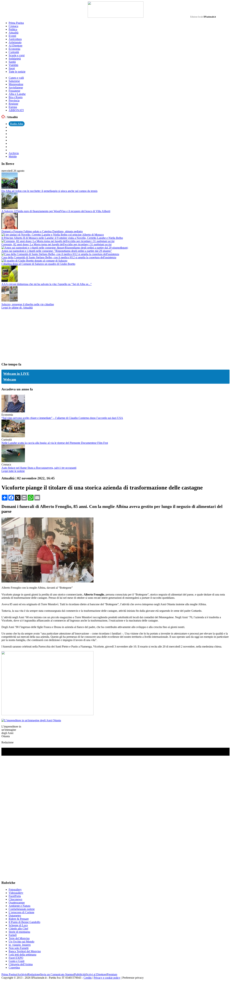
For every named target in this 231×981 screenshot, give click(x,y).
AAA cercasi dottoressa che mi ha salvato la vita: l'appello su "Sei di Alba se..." (46, 284)
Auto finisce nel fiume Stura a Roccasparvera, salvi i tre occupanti (38, 467)
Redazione (34, 974)
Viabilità (13, 65)
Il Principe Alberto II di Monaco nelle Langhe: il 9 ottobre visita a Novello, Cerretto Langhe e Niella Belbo (62, 237)
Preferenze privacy (133, 977)
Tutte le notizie (17, 71)
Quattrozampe (17, 902)
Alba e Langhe (17, 94)
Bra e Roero (16, 97)
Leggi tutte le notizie (13, 471)
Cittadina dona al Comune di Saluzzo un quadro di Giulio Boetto (38, 263)
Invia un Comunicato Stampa (57, 974)
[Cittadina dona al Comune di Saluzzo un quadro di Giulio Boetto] (34, 260)
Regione (13, 103)
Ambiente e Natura (19, 905)
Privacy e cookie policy (107, 977)
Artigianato (15, 42)
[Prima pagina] (3, 117)
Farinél (13, 935)
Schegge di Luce (18, 925)
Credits (88, 977)
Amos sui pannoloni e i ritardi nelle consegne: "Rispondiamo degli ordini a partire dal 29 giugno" (56, 250)
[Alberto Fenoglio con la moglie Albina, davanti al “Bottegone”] (47, 581)
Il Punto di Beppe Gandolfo (24, 922)
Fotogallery (15, 889)
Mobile (13, 156)
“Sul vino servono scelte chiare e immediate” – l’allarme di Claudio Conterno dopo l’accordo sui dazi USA (62, 417)
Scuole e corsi (17, 55)
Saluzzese (14, 81)
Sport (12, 68)
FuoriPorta (15, 896)
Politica (13, 29)
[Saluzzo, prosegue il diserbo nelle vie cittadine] (9, 301)
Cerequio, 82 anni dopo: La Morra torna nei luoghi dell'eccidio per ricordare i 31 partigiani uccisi (56, 244)
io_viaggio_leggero (20, 944)
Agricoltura (15, 39)
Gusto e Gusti (16, 961)
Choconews (15, 899)
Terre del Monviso (19, 938)
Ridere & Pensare (19, 918)
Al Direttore (15, 45)
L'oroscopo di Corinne (21, 912)
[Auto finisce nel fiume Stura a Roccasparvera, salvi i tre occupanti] (13, 461)
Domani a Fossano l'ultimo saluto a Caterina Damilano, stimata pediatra (42, 231)
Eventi (12, 35)
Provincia (14, 100)
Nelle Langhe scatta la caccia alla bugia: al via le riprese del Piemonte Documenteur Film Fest (54, 442)
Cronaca (13, 26)
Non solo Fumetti (19, 948)
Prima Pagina (16, 22)
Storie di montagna (19, 931)
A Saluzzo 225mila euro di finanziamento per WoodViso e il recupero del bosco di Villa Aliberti (55, 211)
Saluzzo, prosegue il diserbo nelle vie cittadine (27, 304)
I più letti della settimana (22, 954)
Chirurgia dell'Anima (21, 964)
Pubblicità (80, 974)
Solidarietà (15, 58)
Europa (13, 107)
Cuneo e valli (16, 77)
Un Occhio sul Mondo (21, 941)
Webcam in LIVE (16, 374)
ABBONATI (16, 110)
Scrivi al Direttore (96, 974)
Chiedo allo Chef (18, 928)
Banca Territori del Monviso (25, 951)
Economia (14, 48)
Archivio (14, 153)
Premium (112, 974)
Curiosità (14, 52)
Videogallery (16, 892)
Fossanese (14, 90)
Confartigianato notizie (22, 909)
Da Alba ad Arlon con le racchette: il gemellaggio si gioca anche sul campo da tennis (49, 190)
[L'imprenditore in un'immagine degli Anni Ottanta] (31, 720)
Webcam (9, 379)
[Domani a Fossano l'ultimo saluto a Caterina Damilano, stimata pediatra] (9, 228)
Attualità (13, 32)
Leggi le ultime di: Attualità (17, 307)
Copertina (14, 967)
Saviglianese (16, 87)
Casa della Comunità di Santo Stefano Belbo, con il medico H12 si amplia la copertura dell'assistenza (58, 257)
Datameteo (15, 915)
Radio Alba (16, 123)
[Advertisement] (28, 335)
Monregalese (16, 84)
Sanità (12, 61)
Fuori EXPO (16, 957)
